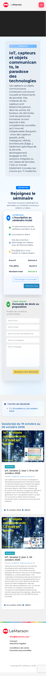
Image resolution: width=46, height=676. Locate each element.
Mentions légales (18, 643)
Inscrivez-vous (31, 286)
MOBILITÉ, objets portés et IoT (23, 476)
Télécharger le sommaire (25, 279)
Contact (13, 641)
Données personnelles (20, 650)
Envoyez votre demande (26, 372)
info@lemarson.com (19, 637)
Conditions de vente (19, 648)
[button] (6, 5)
